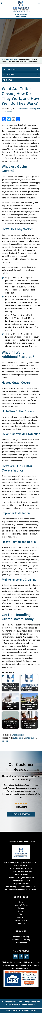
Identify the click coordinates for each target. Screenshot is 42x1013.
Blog (21, 914)
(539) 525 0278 (21, 17)
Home (21, 902)
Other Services (21, 943)
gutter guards (30, 738)
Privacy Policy (21, 920)
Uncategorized (11, 59)
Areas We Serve (21, 905)
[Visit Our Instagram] (26, 956)
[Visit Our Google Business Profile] (15, 956)
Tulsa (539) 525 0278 (21, 880)
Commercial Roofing (21, 940)
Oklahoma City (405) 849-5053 (21, 877)
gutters (5, 741)
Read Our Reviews (21, 814)
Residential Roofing (21, 936)
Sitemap (21, 923)
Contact (21, 917)
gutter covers (18, 738)
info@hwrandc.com (21, 884)
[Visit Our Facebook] (21, 956)
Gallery (21, 908)
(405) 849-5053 (21, 14)
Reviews (21, 911)
